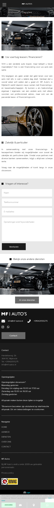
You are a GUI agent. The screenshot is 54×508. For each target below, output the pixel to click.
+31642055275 (40, 321)
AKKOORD (9, 505)
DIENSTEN (6, 437)
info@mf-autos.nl (15, 321)
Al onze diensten (27, 300)
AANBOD (6, 432)
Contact (13, 335)
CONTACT (6, 446)
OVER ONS (6, 442)
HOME (4, 427)
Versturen (14, 246)
